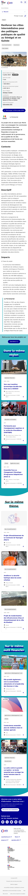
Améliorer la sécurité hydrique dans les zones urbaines (12, 578)
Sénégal (5, 92)
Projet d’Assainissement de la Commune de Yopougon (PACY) (14, 538)
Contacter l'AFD (14, 878)
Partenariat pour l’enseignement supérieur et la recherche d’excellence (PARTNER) (14, 429)
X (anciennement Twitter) (7, 822)
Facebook (2, 822)
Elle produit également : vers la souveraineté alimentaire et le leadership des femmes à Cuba (14, 683)
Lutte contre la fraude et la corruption (17, 893)
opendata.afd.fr (15, 840)
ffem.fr (16, 837)
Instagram (20, 822)
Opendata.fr (13, 341)
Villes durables (5, 48)
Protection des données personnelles (14, 881)
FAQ (24, 890)
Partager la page (25, 15)
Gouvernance (16, 44)
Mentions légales (14, 884)
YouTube (11, 822)
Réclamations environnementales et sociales (12, 890)
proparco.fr (4, 840)
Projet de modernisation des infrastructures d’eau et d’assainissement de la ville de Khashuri (14, 619)
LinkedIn (15, 822)
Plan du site (5, 893)
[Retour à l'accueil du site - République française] (11, 3)
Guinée (10, 92)
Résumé (6, 11)
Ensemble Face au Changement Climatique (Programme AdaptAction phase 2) (13, 473)
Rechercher (21, 2)
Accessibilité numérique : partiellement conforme (14, 887)
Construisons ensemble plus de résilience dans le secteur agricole (13, 728)
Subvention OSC (7, 104)
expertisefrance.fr (5, 837)
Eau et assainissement (6, 44)
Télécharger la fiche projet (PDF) (15, 110)
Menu (25, 2)
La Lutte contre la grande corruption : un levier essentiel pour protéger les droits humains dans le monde (14, 772)
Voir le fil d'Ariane (4, 8)
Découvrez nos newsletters (10, 809)
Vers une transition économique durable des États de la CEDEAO (13, 387)
